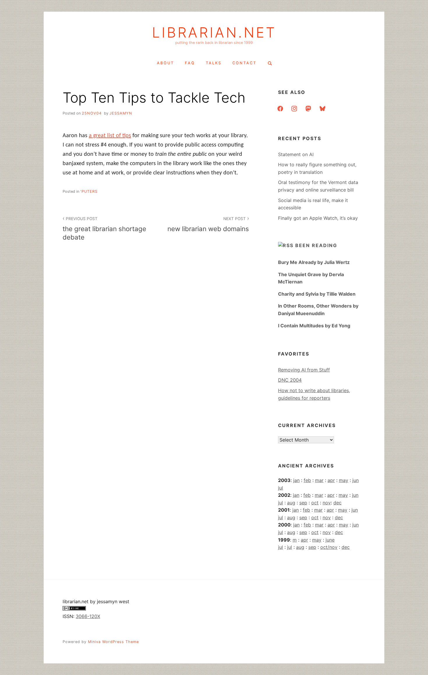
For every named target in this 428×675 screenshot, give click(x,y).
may (343, 480)
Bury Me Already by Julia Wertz (314, 262)
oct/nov (328, 547)
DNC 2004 (290, 380)
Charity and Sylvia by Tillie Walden (317, 294)
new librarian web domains (208, 224)
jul (280, 488)
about (165, 63)
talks (214, 63)
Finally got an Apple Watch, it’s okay (318, 218)
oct (315, 503)
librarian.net (214, 33)
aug (291, 503)
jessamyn (120, 113)
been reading (316, 245)
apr (331, 480)
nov (327, 503)
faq (190, 63)
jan (296, 480)
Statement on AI (296, 154)
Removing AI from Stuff (304, 370)
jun (355, 480)
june (330, 540)
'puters (89, 191)
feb (307, 480)
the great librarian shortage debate (104, 228)
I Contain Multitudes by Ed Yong (314, 325)
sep (303, 503)
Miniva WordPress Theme (113, 642)
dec (337, 503)
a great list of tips (110, 136)
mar (319, 480)
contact (244, 63)
